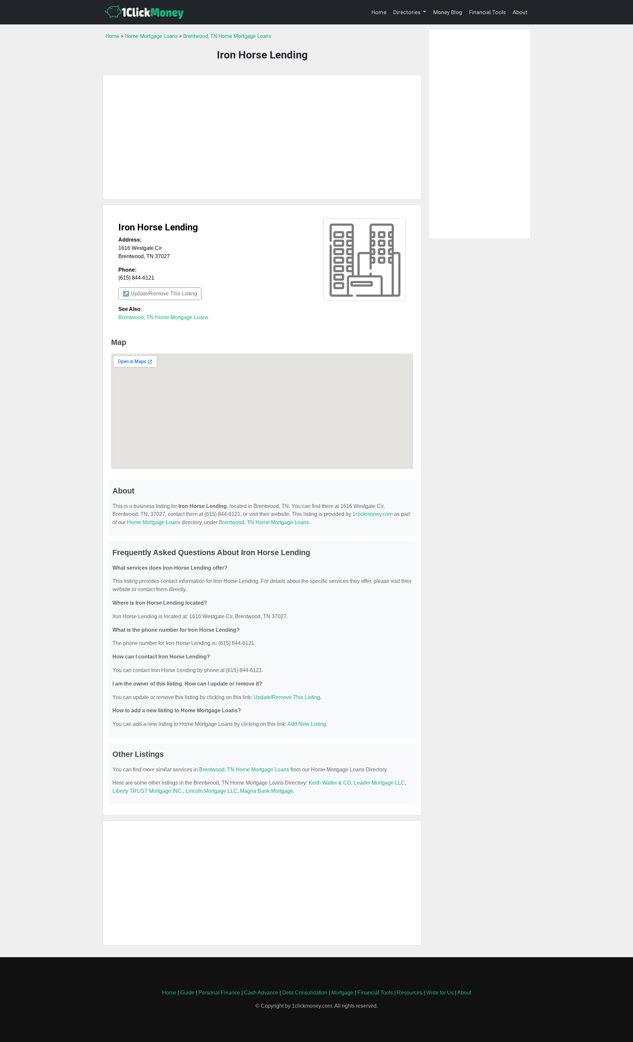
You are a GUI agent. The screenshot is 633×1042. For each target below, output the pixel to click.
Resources (409, 992)
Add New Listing (306, 724)
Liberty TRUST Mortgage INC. (147, 791)
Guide (187, 992)
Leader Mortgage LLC (379, 783)
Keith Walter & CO (330, 783)
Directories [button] (407, 12)
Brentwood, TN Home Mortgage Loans (227, 36)
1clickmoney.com (372, 514)
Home (379, 12)
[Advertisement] (262, 137)
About (520, 12)
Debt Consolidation (304, 992)
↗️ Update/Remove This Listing (160, 293)
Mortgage (342, 992)
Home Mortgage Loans (151, 36)
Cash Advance (261, 992)
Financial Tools (487, 12)
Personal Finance (219, 992)
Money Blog (447, 12)
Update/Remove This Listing (287, 697)
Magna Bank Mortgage (266, 791)
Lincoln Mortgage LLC (211, 791)
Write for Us (440, 992)
